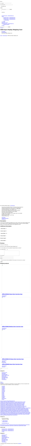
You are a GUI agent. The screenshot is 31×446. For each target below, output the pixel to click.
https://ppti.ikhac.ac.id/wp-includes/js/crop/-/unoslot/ (17, 402)
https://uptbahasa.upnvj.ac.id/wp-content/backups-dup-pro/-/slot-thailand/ (11, 413)
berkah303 (5, 410)
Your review (2, 255)
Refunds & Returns (6, 24)
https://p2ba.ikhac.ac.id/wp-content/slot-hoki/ (7, 424)
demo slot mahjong (14, 401)
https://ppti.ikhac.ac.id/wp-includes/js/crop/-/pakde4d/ (16, 404)
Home (1, 35)
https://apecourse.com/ (3, 412)
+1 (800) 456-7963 (4, 421)
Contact (3, 25)
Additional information (5, 218)
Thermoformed (4, 32)
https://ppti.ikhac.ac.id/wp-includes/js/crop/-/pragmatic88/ (17, 406)
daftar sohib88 (13, 411)
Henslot (3, 399)
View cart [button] (1, 27)
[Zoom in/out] (3, 444)
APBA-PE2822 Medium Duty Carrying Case (12, 326)
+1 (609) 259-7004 (4, 420)
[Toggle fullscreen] (2, 444)
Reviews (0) (4, 219)
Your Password (2, 4)
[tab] (16, 217)
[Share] (1, 444)
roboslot (3, 389)
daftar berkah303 (13, 410)
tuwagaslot (3, 388)
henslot (3, 394)
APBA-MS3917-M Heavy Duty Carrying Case (13, 359)
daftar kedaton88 (18, 425)
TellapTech (19, 443)
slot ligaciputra (23, 412)
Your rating (2, 249)
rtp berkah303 (9, 410)
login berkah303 (24, 410)
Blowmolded (4, 373)
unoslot (8, 412)
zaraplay (3, 397)
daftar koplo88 (9, 425)
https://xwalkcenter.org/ (25, 411)
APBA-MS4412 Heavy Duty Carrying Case (12, 294)
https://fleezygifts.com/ (18, 411)
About (3, 16)
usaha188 (11, 412)
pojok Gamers (4, 398)
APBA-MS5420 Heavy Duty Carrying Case (12, 364)
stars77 (24, 413)
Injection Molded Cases (5, 375)
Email (1, 258)
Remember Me (3, 6)
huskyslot (3, 391)
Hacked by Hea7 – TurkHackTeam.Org (8, 15)
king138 (26, 413)
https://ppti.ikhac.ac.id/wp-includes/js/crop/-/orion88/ (8, 405)
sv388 (8, 401)
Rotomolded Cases (5, 377)
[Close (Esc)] (0, 444)
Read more (3, 296)
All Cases (3, 21)
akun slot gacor (28, 412)
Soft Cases (3, 378)
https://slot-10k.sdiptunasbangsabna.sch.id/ (20, 424)
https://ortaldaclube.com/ (6, 411)
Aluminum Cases (4, 372)
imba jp (28, 424)
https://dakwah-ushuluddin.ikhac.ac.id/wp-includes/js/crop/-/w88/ (17, 409)
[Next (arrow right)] (1, 445)
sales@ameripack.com (5, 423)
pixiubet (3, 393)
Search (11, 9)
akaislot (3, 392)
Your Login (1, 3)
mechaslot (3, 390)
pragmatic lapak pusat (3, 401)
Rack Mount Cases (5, 22)
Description (3, 217)
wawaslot (3, 386)
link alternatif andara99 (3, 425)
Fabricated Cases (4, 374)
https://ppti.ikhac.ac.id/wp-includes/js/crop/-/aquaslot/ (8, 403)
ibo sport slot (19, 412)
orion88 (10, 401)
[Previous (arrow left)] (0, 445)
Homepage (3, 31)
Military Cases (4, 438)
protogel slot (15, 412)
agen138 (29, 413)
